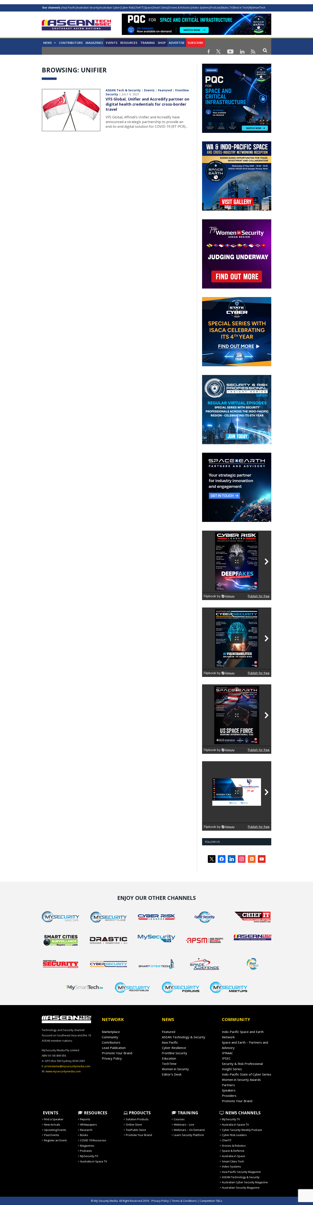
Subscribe (195, 43)
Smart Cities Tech (233, 1161)
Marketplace (111, 1032)
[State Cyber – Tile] (236, 365)
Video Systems (201, 7)
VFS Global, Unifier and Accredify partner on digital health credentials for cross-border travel (147, 104)
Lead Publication (114, 1048)
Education (169, 1058)
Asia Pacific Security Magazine (241, 1172)
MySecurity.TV (89, 1156)
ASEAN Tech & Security (123, 90)
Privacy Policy (112, 1058)
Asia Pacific (69, 7)
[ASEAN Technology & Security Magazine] (76, 25)
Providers (229, 1095)
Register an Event (55, 1140)
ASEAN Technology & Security (183, 1037)
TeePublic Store (136, 1130)
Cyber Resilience (174, 1048)
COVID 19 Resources (93, 1140)
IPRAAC (227, 1053)
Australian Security (88, 7)
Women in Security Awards (241, 1079)
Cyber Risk (127, 7)
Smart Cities (160, 7)
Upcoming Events (55, 1130)
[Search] (265, 50)
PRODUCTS (139, 1113)
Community (110, 1037)
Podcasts (86, 1151)
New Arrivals (52, 1124)
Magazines (94, 43)
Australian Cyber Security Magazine (245, 1182)
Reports (85, 1119)
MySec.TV (227, 7)
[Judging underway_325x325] (236, 287)
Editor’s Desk (171, 1074)
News (47, 43)
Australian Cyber (110, 7)
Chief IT (139, 7)
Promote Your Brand (117, 1053)
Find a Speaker (53, 1119)
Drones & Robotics (179, 7)
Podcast (215, 7)
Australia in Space (233, 1156)
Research (86, 1130)
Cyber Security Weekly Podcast (242, 1130)
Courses (179, 1119)
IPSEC (226, 1058)
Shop (162, 43)
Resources (128, 43)
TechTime (169, 1063)
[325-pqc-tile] (236, 132)
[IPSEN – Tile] (236, 521)
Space (148, 7)
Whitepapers (88, 1124)
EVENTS (50, 1113)
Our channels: (51, 7)
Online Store (134, 1124)
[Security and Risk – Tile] (236, 443)
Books (84, 1135)
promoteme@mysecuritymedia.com (67, 1066)
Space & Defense (233, 1151)
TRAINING (147, 43)
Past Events (51, 1135)
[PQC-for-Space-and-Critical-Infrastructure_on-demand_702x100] (196, 34)
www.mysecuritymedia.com (63, 1071)
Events (111, 43)
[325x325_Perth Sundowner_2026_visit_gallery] (236, 209)
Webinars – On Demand (189, 1130)
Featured (165, 90)
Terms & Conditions (184, 1201)
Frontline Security (174, 1053)
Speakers (228, 1090)
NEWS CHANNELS (242, 1113)
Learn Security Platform (189, 1135)
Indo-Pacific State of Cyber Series (246, 1074)
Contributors (71, 43)
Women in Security (175, 1069)
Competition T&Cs (211, 1201)
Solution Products (137, 1119)
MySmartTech (257, 7)
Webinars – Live (184, 1124)
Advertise (177, 43)
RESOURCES (95, 1113)
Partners (228, 1085)
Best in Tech (241, 7)
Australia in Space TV (93, 1161)
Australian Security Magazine (241, 1187)
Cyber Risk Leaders (234, 1135)
